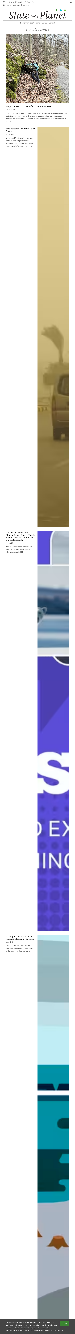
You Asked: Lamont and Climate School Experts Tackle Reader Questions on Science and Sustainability (20, 536)
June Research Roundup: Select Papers (20, 130)
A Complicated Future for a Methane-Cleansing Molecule (20, 937)
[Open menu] (71, 2)
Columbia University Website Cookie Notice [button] (47, 1330)
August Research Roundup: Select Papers (28, 106)
